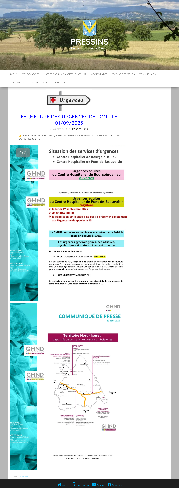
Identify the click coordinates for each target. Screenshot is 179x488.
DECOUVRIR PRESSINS (122, 74)
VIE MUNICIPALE (147, 74)
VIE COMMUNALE (18, 82)
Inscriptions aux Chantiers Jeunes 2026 (65, 74)
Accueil (14, 74)
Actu (27, 476)
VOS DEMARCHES (30, 74)
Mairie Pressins (80, 129)
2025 (21, 476)
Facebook (116, 485)
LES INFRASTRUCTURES (64, 82)
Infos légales (82, 485)
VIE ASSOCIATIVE (40, 82)
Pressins (89, 41)
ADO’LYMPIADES (99, 74)
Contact (100, 485)
